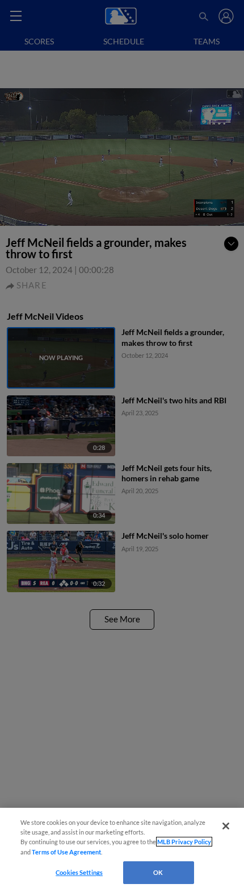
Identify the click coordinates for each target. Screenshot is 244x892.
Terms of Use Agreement (66, 852)
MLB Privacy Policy (184, 841)
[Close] (225, 826)
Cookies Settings (79, 872)
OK (158, 872)
